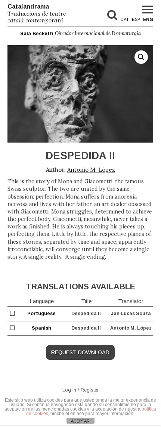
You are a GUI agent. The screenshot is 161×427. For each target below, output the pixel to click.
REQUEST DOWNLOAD (80, 352)
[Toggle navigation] (147, 10)
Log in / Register (80, 389)
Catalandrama (36, 13)
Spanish (41, 328)
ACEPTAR (80, 421)
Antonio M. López (91, 169)
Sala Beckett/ (80, 33)
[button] (141, 57)
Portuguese (41, 313)
